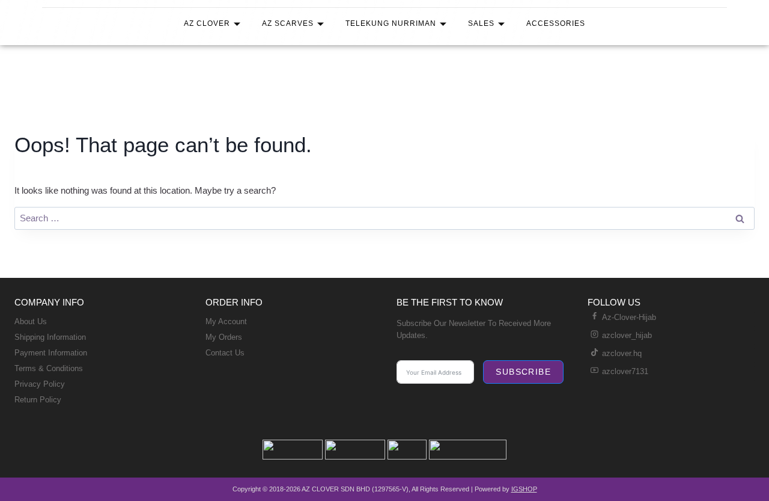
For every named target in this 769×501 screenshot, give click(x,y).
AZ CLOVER (207, 23)
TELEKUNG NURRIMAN (390, 23)
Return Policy (37, 399)
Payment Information (50, 352)
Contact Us (225, 352)
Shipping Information (50, 337)
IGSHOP (524, 489)
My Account (226, 321)
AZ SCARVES (288, 23)
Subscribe (523, 372)
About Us (30, 321)
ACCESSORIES (555, 23)
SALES (481, 23)
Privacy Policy (39, 384)
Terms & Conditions (48, 368)
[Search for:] (384, 218)
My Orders (223, 337)
